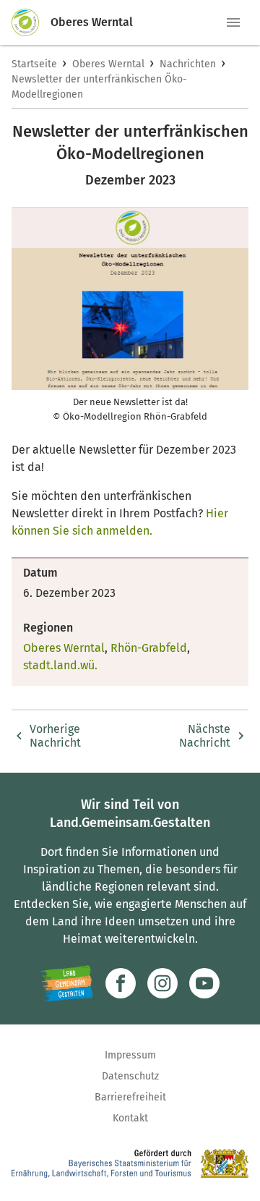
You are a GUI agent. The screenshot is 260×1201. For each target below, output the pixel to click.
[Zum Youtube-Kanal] (204, 983)
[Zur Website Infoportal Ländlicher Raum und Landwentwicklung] (66, 983)
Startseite (34, 64)
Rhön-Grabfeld (148, 648)
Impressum (130, 1055)
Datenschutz (130, 1076)
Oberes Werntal (108, 64)
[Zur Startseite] (31, 22)
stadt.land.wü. (60, 665)
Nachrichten (188, 64)
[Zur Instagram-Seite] (162, 983)
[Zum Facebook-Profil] (120, 983)
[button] (233, 22)
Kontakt (130, 1118)
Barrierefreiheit (130, 1097)
